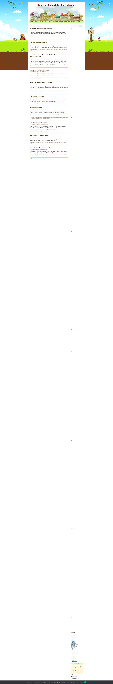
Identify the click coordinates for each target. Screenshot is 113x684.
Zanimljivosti (44, 36)
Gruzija (54, 49)
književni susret (51, 142)
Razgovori (38, 36)
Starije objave (33, 158)
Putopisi (35, 49)
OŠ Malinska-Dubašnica (43, 30)
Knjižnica (35, 36)
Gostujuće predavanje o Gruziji (38, 42)
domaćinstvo (39, 90)
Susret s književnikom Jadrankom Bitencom (42, 148)
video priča (57, 103)
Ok (85, 682)
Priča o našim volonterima (37, 96)
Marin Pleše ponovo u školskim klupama (41, 82)
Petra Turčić (56, 64)
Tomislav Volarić (61, 49)
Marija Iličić (56, 36)
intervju (51, 36)
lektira (53, 36)
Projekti (42, 90)
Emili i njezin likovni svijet (37, 107)
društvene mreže (48, 64)
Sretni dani (63, 36)
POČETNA (32, 21)
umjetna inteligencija (61, 64)
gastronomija (58, 90)
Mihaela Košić (61, 142)
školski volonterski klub (52, 103)
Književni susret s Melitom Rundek (39, 135)
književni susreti (58, 154)
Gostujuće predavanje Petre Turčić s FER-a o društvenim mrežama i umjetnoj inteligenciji (48, 55)
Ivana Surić (56, 49)
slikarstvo (38, 118)
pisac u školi (62, 154)
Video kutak (48, 90)
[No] (111, 682)
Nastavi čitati (56, 35)
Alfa (50, 154)
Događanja (35, 64)
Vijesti (41, 36)
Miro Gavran (60, 36)
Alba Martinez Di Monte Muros (58, 117)
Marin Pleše (34, 91)
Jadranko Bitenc (53, 154)
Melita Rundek (56, 142)
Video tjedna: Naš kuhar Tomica (38, 123)
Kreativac (35, 117)
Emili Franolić (65, 117)
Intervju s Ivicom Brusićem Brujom (39, 70)
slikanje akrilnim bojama (33, 118)
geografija (51, 49)
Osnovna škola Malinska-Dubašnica (56, 5)
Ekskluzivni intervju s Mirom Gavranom (41, 28)
